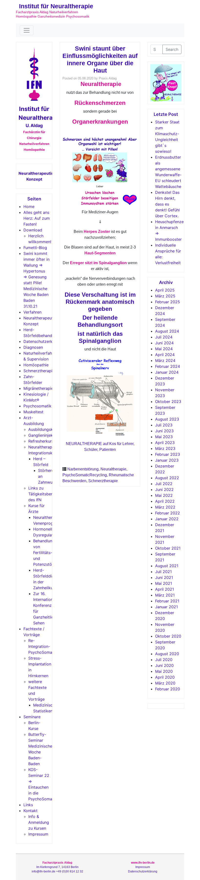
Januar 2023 (167, 460)
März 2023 (165, 448)
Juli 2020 (163, 659)
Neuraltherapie (113, 469)
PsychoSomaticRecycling (84, 475)
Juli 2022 (163, 483)
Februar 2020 (167, 688)
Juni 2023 (164, 430)
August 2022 (167, 477)
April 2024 (165, 354)
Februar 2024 (167, 366)
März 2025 (165, 295)
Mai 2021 (163, 583)
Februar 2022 (167, 513)
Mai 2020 (164, 671)
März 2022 (165, 507)
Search (172, 49)
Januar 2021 (166, 606)
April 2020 (165, 677)
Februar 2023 (167, 454)
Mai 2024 (164, 348)
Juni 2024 (164, 342)
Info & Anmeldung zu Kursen (38, 822)
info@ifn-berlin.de (43, 871)
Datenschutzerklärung (43, 341)
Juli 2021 (163, 571)
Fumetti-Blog (35, 247)
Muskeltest (33, 411)
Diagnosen (33, 347)
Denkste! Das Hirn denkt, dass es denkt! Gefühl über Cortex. (167, 204)
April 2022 (165, 501)
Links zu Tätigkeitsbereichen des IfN (46, 494)
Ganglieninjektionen (46, 435)
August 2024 (167, 331)
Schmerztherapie (39, 370)
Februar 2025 (167, 301)
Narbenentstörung (83, 469)
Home (28, 206)
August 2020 (167, 653)
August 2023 (167, 419)
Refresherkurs (41, 441)
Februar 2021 (167, 600)
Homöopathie (36, 364)
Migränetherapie (38, 388)
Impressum (38, 834)
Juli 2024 (163, 337)
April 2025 (165, 290)
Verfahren (32, 312)
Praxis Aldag (108, 78)
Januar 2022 (167, 518)
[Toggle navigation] (26, 30)
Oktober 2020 (168, 636)
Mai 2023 (164, 436)
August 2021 (166, 565)
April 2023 (165, 442)
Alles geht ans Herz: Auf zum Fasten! (36, 218)
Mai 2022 (164, 495)
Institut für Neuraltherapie (56, 6)
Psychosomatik (37, 405)
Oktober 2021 (167, 548)
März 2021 (165, 595)
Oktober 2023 (168, 401)
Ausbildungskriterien (47, 429)
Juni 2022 (164, 489)
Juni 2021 (164, 577)
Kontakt (30, 810)
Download (32, 230)
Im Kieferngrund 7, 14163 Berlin (57, 867)
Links (28, 804)
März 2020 (165, 683)
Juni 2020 (164, 665)
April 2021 (164, 589)
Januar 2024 (167, 372)
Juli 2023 (163, 425)
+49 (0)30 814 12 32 (69, 871)
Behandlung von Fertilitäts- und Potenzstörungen (49, 552)
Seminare (31, 716)
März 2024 (165, 360)
